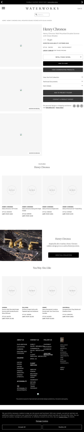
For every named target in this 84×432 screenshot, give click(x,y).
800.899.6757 (50, 107)
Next (82, 2)
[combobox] (42, 14)
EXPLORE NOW (53, 2)
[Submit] (36, 14)
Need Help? (59, 107)
